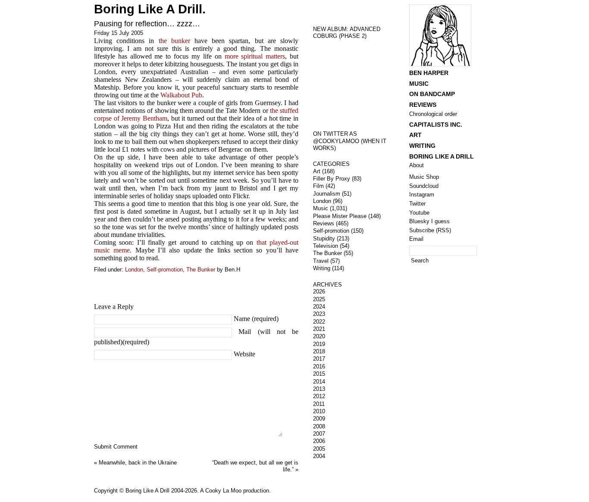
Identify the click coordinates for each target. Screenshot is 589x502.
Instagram (421, 194)
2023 (319, 314)
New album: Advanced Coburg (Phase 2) (346, 33)
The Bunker (200, 269)
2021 (319, 329)
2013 (319, 389)
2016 (319, 366)
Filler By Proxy (331, 178)
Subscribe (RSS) (430, 230)
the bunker (174, 40)
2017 (319, 358)
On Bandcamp (432, 93)
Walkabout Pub (181, 95)
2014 (319, 381)
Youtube (419, 212)
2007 (319, 433)
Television (325, 246)
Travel (321, 261)
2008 (319, 426)
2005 (319, 449)
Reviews (323, 223)
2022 (319, 321)
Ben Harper (428, 72)
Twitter (417, 203)
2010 (319, 411)
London (134, 269)
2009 (319, 418)
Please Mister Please (340, 216)
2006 (319, 441)
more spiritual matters (255, 56)
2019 (319, 344)
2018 (319, 351)
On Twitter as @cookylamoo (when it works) (349, 141)
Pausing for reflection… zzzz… (147, 23)
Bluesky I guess (429, 221)
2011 (319, 404)
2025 (319, 299)
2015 (319, 374)
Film (318, 186)
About (416, 165)
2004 (319, 456)
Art (316, 171)
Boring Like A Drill (441, 156)
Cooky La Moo (223, 490)
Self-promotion (165, 269)
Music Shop (424, 177)
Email (416, 239)
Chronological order (433, 114)
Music (320, 208)
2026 (319, 291)
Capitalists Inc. (435, 124)
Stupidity (324, 238)
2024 (319, 306)
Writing (321, 268)
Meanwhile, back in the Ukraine (138, 462)
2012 (319, 396)
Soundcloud (424, 186)
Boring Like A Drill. (150, 9)
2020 (319, 336)
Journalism (326, 193)
